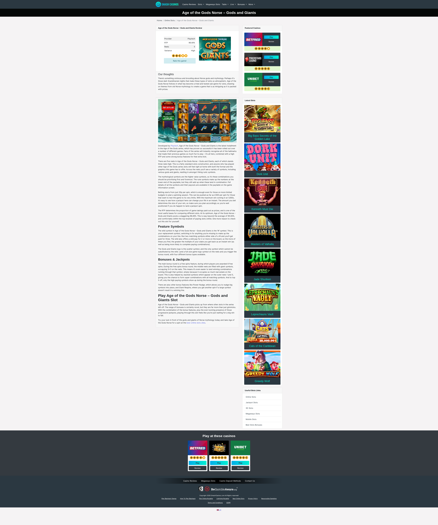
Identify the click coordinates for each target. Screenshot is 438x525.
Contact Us (250, 481)
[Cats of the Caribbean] (262, 331)
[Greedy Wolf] (262, 364)
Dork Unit (262, 174)
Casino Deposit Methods (230, 481)
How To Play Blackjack (188, 498)
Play (271, 37)
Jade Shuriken (262, 279)
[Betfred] (253, 39)
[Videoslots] (219, 448)
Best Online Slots (238, 498)
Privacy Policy (253, 498)
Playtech (174, 146)
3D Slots (249, 408)
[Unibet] (253, 79)
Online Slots (251, 397)
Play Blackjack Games (169, 498)
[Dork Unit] (262, 157)
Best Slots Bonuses (254, 425)
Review (271, 41)
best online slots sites (196, 323)
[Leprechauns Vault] (262, 297)
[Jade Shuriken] (262, 262)
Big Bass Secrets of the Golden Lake (262, 137)
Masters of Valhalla (262, 244)
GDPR (228, 503)
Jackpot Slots (252, 402)
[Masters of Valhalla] (262, 227)
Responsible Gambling (269, 498)
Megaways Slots (213, 4)
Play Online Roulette (206, 498)
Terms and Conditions (215, 503)
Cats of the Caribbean (262, 345)
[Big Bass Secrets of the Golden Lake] (262, 118)
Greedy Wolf (262, 381)
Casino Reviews (189, 4)
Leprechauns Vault (262, 314)
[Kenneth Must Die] (262, 192)
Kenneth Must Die (262, 209)
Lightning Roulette (222, 498)
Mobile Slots (251, 419)
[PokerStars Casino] (253, 59)
